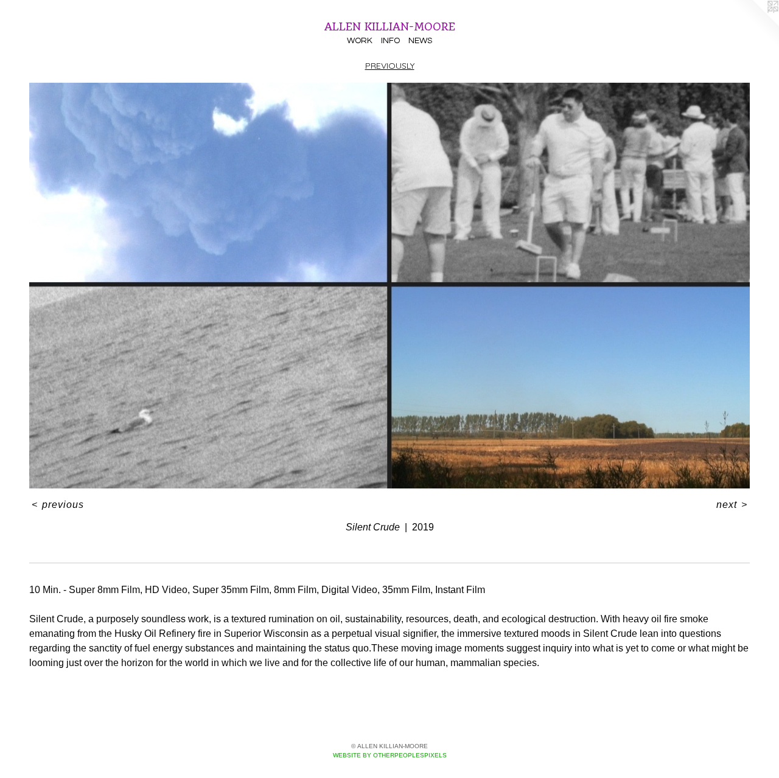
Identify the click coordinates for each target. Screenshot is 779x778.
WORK (359, 40)
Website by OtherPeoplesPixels (390, 755)
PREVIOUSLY (389, 65)
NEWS (420, 40)
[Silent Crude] (389, 285)
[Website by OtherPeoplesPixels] (754, 24)
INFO (390, 40)
